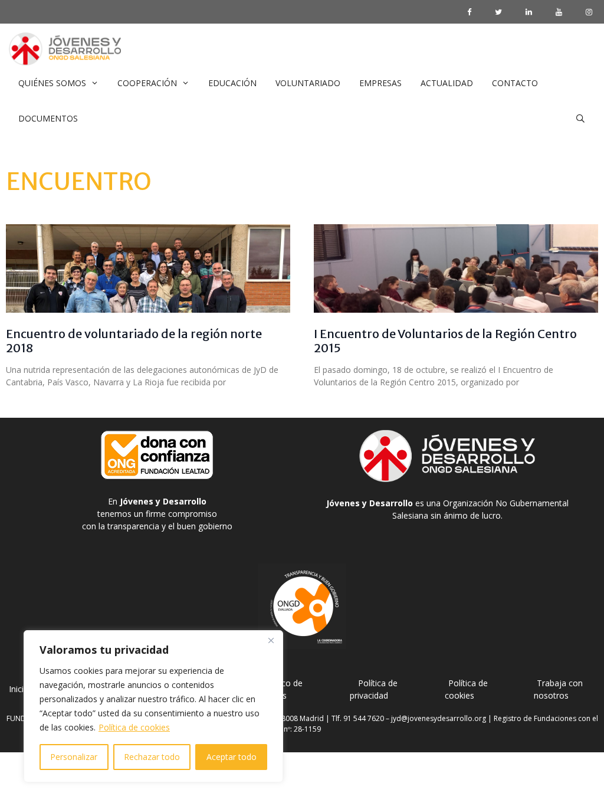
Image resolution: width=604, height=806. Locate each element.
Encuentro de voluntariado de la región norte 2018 (134, 340)
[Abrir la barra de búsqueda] (580, 118)
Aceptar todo (231, 756)
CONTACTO (515, 83)
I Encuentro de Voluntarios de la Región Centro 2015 (445, 340)
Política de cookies (134, 727)
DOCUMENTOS (48, 118)
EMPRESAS (380, 83)
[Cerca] (271, 640)
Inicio (19, 688)
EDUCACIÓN (232, 83)
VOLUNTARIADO (307, 83)
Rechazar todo (152, 756)
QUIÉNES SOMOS (52, 83)
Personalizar (73, 756)
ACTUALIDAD (447, 83)
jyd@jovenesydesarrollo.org (438, 718)
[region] (153, 706)
